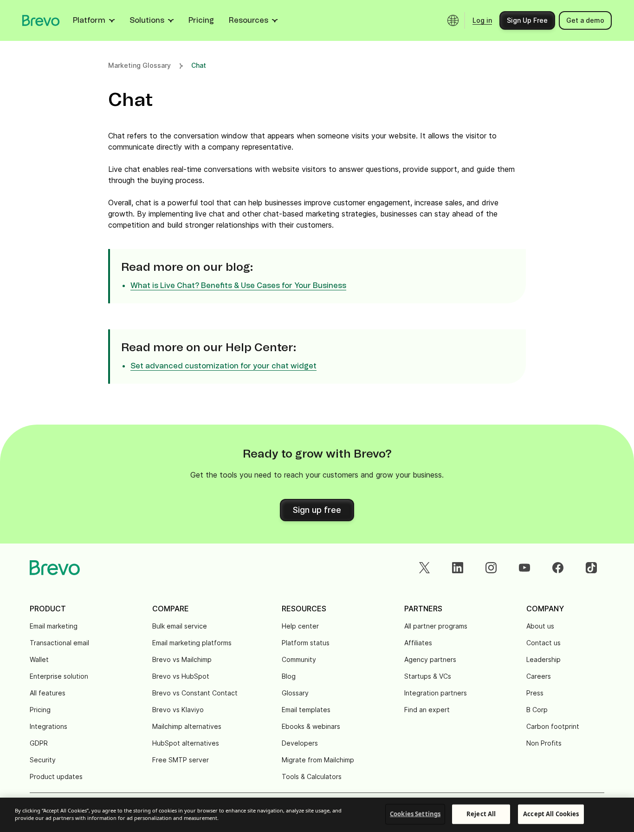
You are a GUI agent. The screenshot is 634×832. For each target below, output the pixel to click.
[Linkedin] (458, 568)
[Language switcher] (453, 20)
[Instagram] (491, 568)
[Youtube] (524, 568)
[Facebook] (558, 568)
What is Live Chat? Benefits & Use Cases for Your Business (238, 285)
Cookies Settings (415, 814)
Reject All (481, 814)
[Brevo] (41, 20)
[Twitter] (424, 568)
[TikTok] (591, 568)
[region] (317, 815)
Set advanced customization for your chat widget (223, 366)
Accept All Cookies (551, 814)
